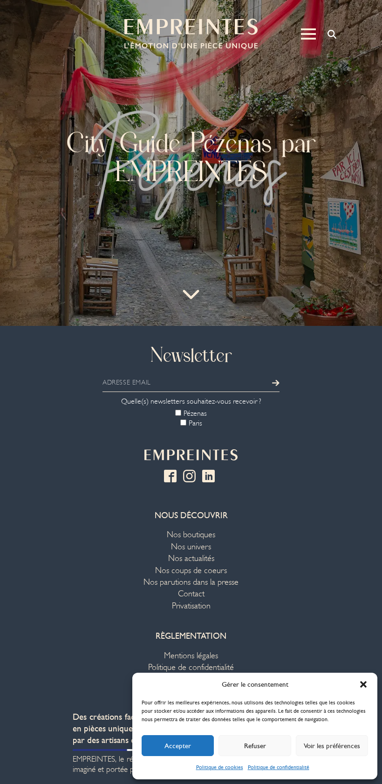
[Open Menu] (308, 34)
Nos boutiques (191, 535)
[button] (363, 684)
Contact (191, 594)
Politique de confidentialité (278, 767)
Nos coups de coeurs (191, 570)
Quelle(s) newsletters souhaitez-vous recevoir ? (191, 401)
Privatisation (191, 606)
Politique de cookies (219, 767)
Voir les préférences (332, 746)
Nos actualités (191, 558)
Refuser (255, 746)
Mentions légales (191, 656)
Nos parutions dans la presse (191, 582)
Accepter (177, 746)
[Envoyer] (276, 383)
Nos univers (191, 547)
